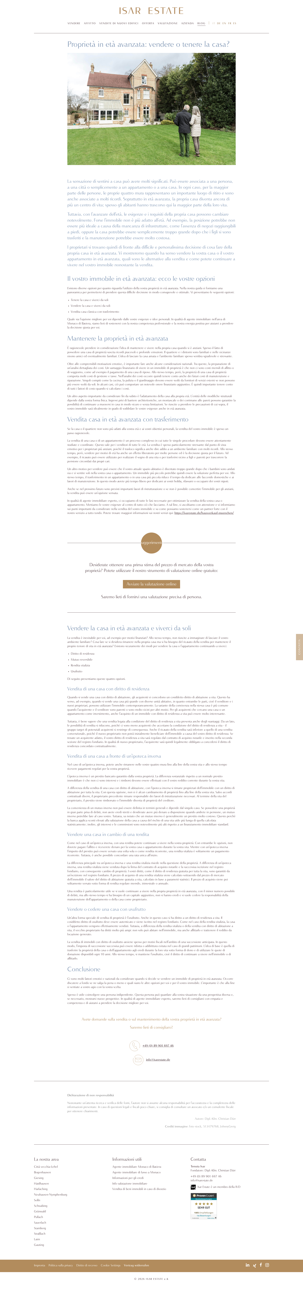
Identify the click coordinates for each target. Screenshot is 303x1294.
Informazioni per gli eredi (128, 1178)
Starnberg (40, 1228)
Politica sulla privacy (61, 1265)
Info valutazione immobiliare (129, 1183)
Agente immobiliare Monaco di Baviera (136, 1166)
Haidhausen (41, 1183)
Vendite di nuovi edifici (119, 23)
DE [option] (219, 23)
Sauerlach (40, 1222)
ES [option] (234, 23)
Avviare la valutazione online (151, 584)
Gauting (39, 1245)
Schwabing (40, 1205)
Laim (37, 1239)
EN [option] (224, 23)
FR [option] (229, 23)
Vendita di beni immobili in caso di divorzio (139, 1189)
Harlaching (41, 1189)
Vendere (74, 23)
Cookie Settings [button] (110, 1265)
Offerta (148, 23)
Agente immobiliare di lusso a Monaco (136, 1172)
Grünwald (40, 1211)
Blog (201, 23)
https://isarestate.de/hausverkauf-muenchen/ (204, 513)
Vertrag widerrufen (136, 1265)
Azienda (187, 23)
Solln (37, 1200)
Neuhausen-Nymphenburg (50, 1194)
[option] (219, 23)
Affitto (90, 23)
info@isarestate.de (158, 1059)
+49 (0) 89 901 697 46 (158, 1045)
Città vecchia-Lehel (46, 1166)
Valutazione (168, 23)
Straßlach (39, 1233)
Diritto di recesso (86, 1265)
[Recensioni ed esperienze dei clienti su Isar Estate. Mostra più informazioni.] (204, 1218)
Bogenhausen (42, 1172)
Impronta (39, 1265)
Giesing (38, 1178)
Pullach (38, 1217)
